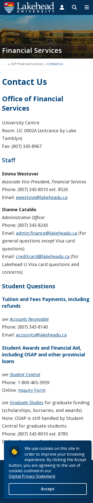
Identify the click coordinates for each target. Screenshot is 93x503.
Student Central (25, 374)
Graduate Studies (26, 402)
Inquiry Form (32, 390)
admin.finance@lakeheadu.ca (46, 233)
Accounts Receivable (29, 319)
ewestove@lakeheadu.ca (41, 197)
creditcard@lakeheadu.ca (42, 256)
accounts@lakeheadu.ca (41, 335)
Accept (48, 489)
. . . (5, 64)
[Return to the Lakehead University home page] (29, 7)
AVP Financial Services (27, 64)
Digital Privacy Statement (32, 476)
